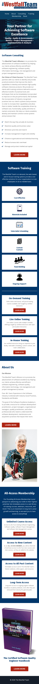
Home (7, 14)
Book (25, 16)
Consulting (22, 14)
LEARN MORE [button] (19, 155)
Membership (16, 16)
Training (31, 14)
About (13, 14)
